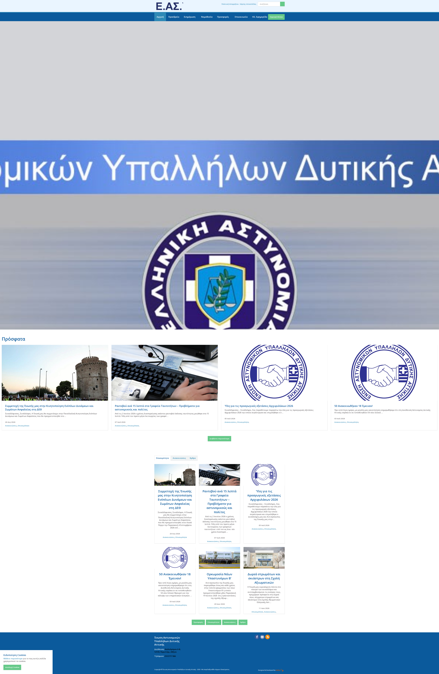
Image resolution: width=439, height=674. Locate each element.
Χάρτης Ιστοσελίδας (248, 4)
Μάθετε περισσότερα (13, 658)
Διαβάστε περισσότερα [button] (219, 439)
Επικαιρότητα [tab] (162, 458)
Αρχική (160, 16)
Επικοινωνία (241, 16)
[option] (219, 223)
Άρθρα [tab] (193, 458)
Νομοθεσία (207, 16)
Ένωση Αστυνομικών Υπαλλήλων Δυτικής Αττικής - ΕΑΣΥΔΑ (168, 6)
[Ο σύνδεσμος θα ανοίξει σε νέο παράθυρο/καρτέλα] (257, 637)
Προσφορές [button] (198, 622)
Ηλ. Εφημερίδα (259, 16)
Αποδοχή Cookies (12, 667)
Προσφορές (223, 16)
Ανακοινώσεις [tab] (179, 458)
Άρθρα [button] (243, 622)
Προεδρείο (173, 16)
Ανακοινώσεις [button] (230, 622)
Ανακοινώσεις (11, 425)
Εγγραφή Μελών (276, 17)
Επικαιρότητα (23, 425)
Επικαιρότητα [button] (213, 622)
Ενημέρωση (189, 16)
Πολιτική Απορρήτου (230, 4)
